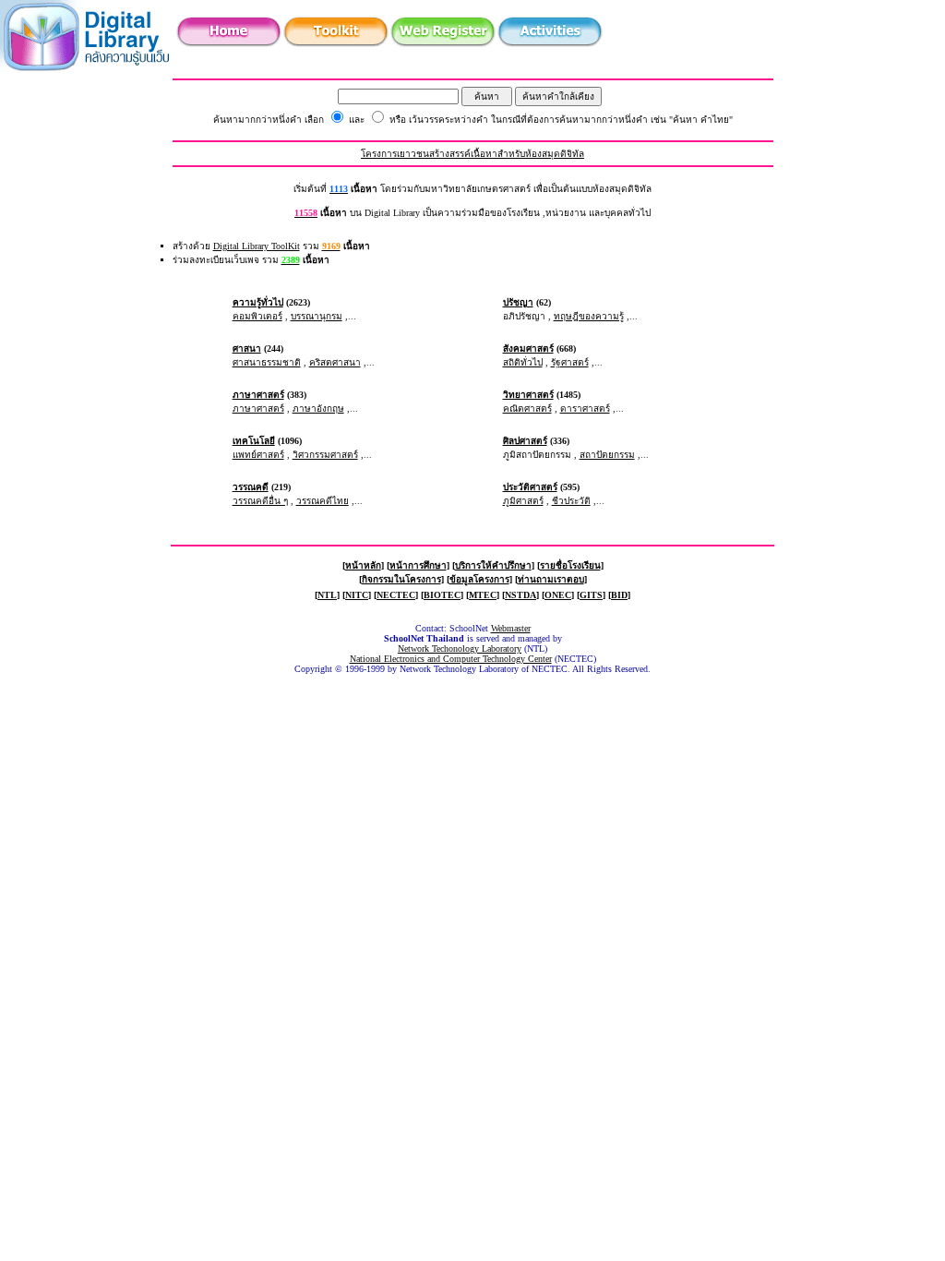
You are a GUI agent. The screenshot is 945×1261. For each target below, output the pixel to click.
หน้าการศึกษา (418, 565)
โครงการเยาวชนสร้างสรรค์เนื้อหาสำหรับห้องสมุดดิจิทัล (472, 154)
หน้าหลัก (363, 565)
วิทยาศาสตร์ (528, 395)
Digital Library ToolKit (256, 246)
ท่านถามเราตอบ (551, 579)
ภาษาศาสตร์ (258, 395)
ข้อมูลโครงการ (479, 579)
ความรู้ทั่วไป (258, 302)
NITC (356, 595)
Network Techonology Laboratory (459, 648)
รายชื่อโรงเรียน (570, 565)
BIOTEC (442, 595)
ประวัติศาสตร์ (530, 487)
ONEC (557, 595)
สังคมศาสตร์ (528, 348)
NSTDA (520, 595)
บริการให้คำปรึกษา (493, 565)
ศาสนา (247, 348)
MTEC (482, 595)
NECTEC (396, 595)
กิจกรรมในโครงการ (401, 579)
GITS (591, 595)
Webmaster (511, 628)
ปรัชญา (518, 302)
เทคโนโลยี (254, 441)
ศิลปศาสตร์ (525, 441)
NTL (327, 595)
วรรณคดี (251, 487)
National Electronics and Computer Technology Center (451, 659)
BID (619, 595)
